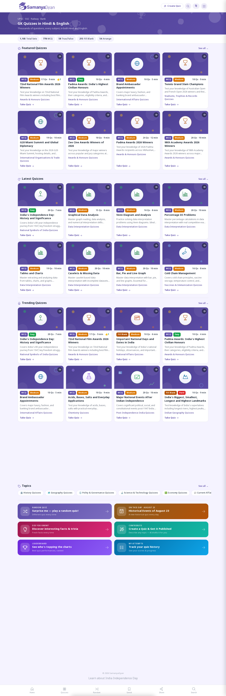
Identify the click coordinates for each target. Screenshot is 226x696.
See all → (203, 48)
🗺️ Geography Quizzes (60, 493)
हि (196, 6)
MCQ (48, 38)
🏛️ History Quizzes (30, 493)
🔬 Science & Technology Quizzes (139, 493)
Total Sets (28, 38)
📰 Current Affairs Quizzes (208, 493)
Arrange (105, 38)
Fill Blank (86, 38)
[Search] (188, 6)
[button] (59, 56)
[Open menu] (204, 6)
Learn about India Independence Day (113, 678)
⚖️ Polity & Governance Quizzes (96, 493)
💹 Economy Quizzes (176, 493)
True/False (66, 38)
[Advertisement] (113, 456)
